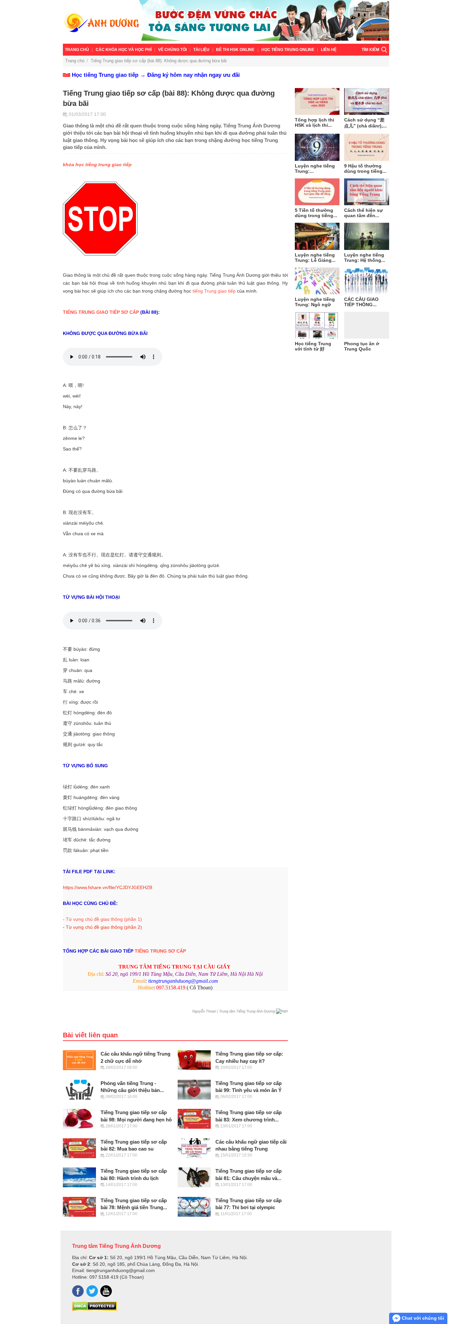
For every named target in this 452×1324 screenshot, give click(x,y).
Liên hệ (329, 49)
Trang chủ (77, 49)
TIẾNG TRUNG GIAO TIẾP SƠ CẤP (101, 312)
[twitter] (92, 1291)
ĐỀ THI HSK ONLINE (235, 49)
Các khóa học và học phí (124, 49)
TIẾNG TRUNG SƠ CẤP (160, 951)
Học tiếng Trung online (287, 49)
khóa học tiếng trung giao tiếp (97, 164)
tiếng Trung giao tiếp (214, 291)
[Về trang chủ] (226, 22)
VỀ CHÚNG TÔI (172, 49)
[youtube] (106, 1291)
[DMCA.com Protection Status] (94, 1309)
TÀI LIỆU (201, 49)
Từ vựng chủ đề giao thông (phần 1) (104, 919)
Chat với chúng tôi (422, 1318)
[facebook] (78, 1291)
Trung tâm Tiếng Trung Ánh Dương (116, 1246)
